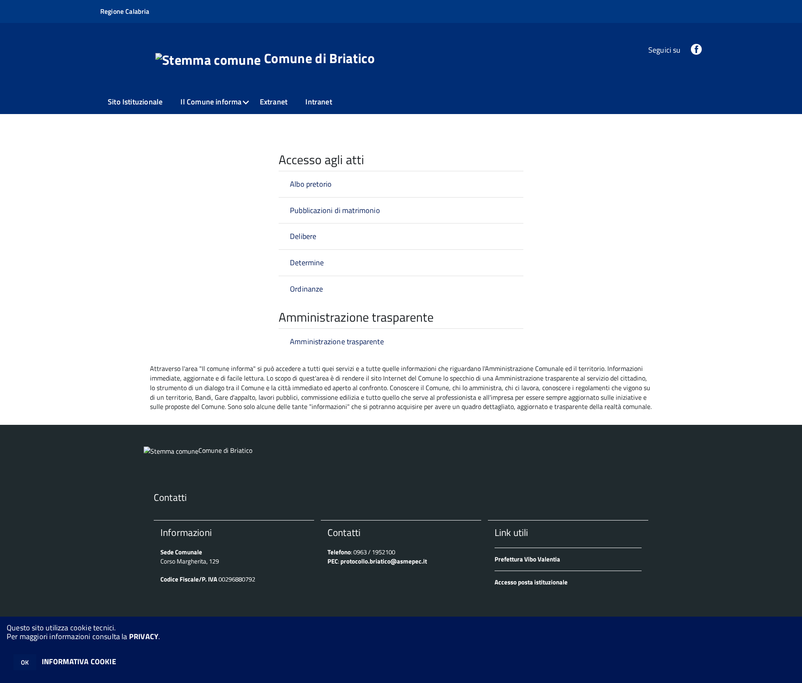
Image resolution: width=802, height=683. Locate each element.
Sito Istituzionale (135, 101)
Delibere (303, 236)
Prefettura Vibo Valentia (527, 559)
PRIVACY (143, 636)
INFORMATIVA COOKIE (79, 661)
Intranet (318, 101)
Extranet (273, 101)
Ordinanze (306, 289)
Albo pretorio (311, 184)
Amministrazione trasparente (337, 341)
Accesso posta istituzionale (531, 582)
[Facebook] (696, 50)
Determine (307, 262)
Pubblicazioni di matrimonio (335, 210)
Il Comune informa (210, 101)
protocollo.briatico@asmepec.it (383, 561)
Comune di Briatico (319, 58)
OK (25, 662)
